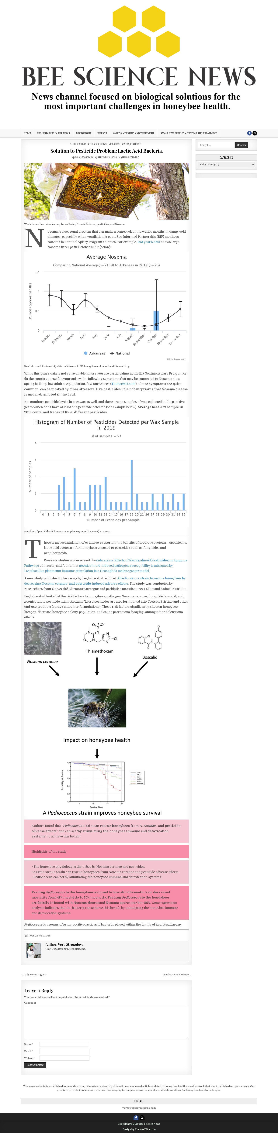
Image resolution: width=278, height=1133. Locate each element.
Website (29, 1058)
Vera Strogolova (84, 157)
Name (28, 1044)
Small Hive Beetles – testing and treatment (188, 133)
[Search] (254, 133)
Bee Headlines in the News (53, 133)
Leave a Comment (130, 157)
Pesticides (135, 144)
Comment (30, 1002)
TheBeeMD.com (123, 384)
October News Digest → (177, 974)
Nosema (125, 144)
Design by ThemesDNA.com (139, 1129)
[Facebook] (249, 133)
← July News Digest (33, 974)
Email (28, 1051)
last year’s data (148, 242)
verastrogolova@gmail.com (139, 1107)
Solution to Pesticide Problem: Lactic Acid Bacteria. (106, 150)
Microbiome (83, 133)
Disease (102, 133)
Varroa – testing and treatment (133, 133)
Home (27, 133)
